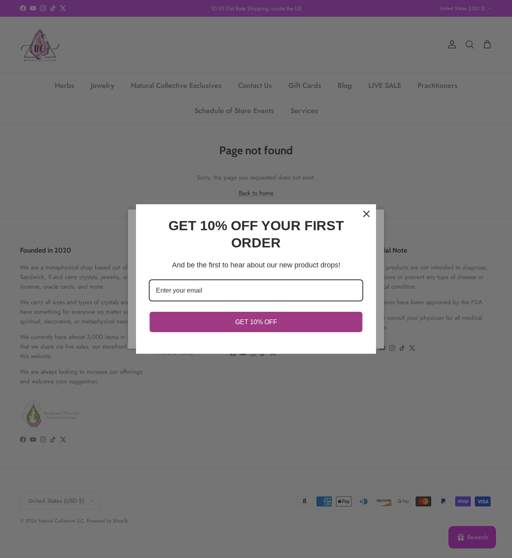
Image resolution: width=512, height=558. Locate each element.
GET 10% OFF (256, 322)
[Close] (366, 213)
